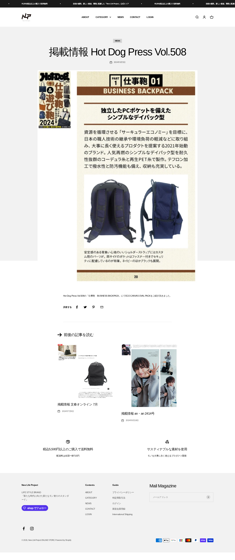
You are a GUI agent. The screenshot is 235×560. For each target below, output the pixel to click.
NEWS (121, 17)
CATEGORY (102, 17)
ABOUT (85, 17)
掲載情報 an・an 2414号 (137, 413)
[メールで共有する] (102, 307)
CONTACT (135, 17)
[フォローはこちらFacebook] (24, 528)
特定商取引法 (118, 497)
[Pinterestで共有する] (93, 307)
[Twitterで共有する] (85, 307)
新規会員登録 (118, 509)
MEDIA (117, 41)
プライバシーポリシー (123, 492)
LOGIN (150, 17)
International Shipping (122, 514)
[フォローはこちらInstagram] (32, 528)
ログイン (116, 503)
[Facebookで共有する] (77, 307)
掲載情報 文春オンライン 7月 (78, 404)
